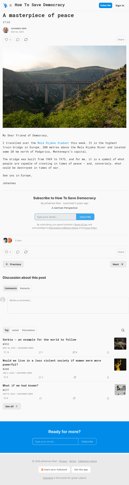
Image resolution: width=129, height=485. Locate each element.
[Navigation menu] (7, 5)
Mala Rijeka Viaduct (52, 143)
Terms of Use (80, 224)
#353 (6, 344)
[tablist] (17, 288)
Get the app (81, 469)
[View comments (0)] (17, 39)
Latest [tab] (15, 330)
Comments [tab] (11, 288)
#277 (6, 390)
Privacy (63, 461)
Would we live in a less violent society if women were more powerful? (52, 362)
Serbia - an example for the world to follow (39, 339)
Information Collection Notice (63, 227)
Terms (72, 461)
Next (116, 264)
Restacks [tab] (25, 288)
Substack (48, 477)
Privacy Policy (90, 227)
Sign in (120, 5)
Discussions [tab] (28, 330)
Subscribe (105, 5)
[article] (64, 346)
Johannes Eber (19, 28)
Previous (15, 264)
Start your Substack (55, 469)
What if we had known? (20, 385)
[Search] (123, 330)
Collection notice (87, 461)
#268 (6, 369)
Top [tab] (7, 330)
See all (9, 406)
